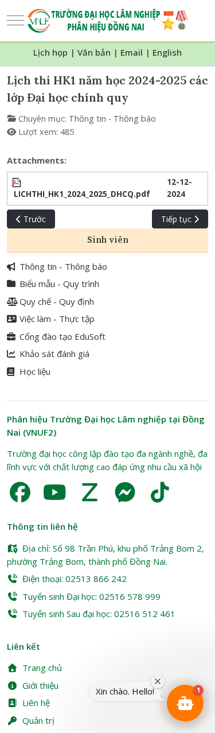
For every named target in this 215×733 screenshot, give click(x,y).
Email (131, 52)
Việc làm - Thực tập (57, 318)
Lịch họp (50, 52)
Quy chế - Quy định (56, 301)
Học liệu (34, 371)
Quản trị (38, 720)
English (167, 52)
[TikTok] (160, 492)
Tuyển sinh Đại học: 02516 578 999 (91, 596)
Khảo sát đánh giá (54, 353)
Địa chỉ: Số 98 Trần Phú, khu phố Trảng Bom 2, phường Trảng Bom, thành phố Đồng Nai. (105, 554)
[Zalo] (90, 492)
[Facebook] (20, 492)
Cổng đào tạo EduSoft (62, 336)
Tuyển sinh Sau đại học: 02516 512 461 (98, 613)
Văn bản (94, 52)
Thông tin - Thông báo (112, 118)
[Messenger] (125, 492)
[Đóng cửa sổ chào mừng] (158, 681)
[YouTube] (55, 492)
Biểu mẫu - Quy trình (59, 283)
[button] (185, 703)
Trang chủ (42, 667)
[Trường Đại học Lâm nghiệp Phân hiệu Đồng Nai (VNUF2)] (107, 21)
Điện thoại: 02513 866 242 (74, 578)
